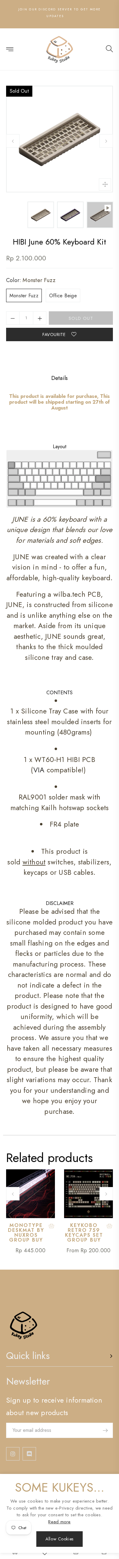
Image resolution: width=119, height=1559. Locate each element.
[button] (109, 49)
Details (59, 378)
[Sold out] (52, 1226)
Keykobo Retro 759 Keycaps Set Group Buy (84, 1233)
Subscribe (105, 1430)
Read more (59, 1521)
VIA (39, 770)
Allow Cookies (59, 1539)
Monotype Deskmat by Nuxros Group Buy (26, 1233)
